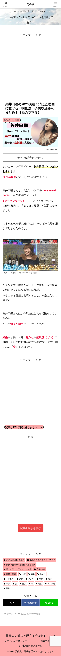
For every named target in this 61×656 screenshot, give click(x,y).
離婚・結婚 (11, 574)
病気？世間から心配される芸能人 (20, 564)
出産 (24, 574)
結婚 (21, 578)
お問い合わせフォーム (30, 645)
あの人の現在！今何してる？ (42, 559)
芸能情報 (41, 569)
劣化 (41, 578)
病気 (33, 574)
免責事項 (45, 640)
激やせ (43, 574)
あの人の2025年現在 (15, 559)
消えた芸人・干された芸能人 (19, 569)
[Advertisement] (30, 68)
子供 (8, 583)
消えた (31, 578)
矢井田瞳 (51, 583)
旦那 (8, 588)
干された (10, 578)
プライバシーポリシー (16, 640)
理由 (40, 583)
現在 (50, 578)
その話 (30, 4)
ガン (24, 583)
